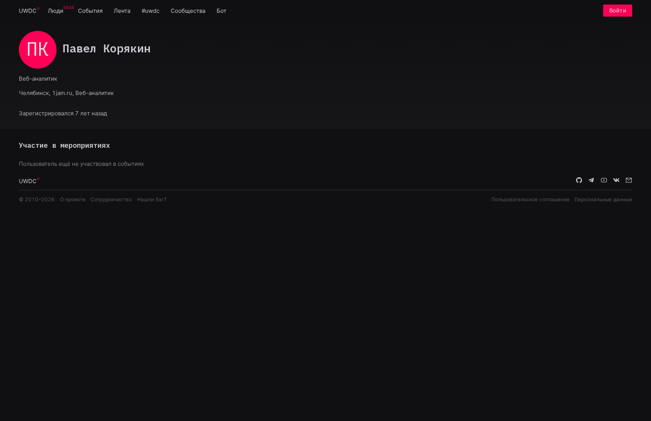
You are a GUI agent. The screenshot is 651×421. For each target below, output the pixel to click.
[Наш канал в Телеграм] (591, 180)
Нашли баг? (152, 199)
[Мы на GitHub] (579, 180)
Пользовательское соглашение (530, 199)
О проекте (73, 199)
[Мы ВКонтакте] (616, 180)
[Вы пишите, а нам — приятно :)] (628, 180)
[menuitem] (28, 10)
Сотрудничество (111, 199)
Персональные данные (603, 199)
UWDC (28, 10)
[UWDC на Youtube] (604, 180)
